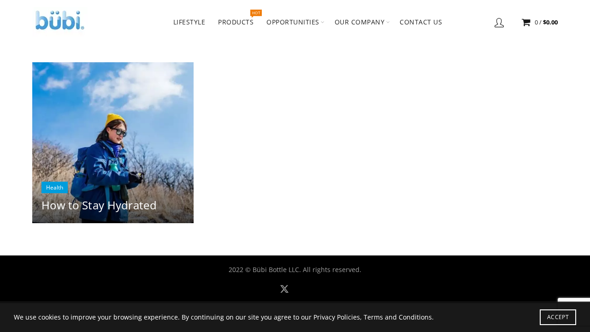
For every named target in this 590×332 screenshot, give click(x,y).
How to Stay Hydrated (99, 205)
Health (54, 187)
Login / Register (499, 22)
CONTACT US (421, 22)
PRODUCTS (239, 18)
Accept (558, 317)
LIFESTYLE (189, 22)
